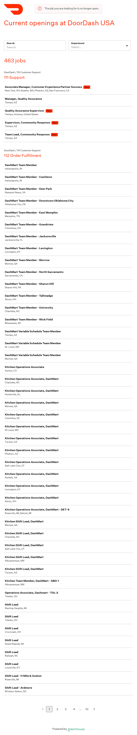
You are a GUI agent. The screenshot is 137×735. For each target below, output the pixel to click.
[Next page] (94, 709)
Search (11, 43)
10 (87, 709)
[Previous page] (42, 709)
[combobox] (71, 47)
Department (77, 43)
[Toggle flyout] (127, 46)
